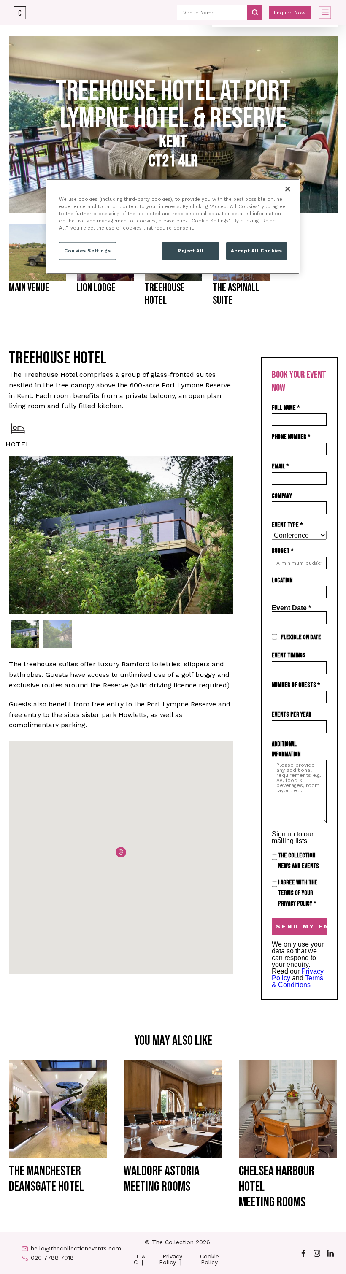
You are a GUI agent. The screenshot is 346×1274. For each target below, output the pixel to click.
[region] (173, 226)
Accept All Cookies (256, 251)
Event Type (287, 525)
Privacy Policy (170, 1259)
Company (282, 496)
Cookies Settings (87, 251)
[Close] (287, 188)
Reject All (191, 251)
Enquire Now (289, 13)
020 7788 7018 (52, 1257)
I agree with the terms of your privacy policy (297, 893)
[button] (121, 852)
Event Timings (288, 656)
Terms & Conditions (297, 981)
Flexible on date (301, 637)
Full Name (286, 408)
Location (282, 580)
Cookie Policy (209, 1259)
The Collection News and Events (298, 861)
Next (239, 535)
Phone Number (291, 437)
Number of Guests (296, 685)
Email (280, 467)
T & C (140, 1259)
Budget (283, 551)
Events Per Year (291, 715)
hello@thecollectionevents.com (76, 1248)
